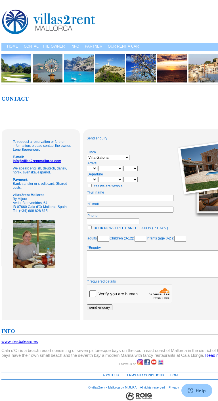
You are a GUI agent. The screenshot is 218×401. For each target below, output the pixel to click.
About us (111, 375)
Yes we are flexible (108, 186)
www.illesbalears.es (19, 341)
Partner (93, 46)
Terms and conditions (144, 375)
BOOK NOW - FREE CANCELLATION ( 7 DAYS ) (131, 228)
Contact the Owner (44, 46)
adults (92, 238)
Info (74, 46)
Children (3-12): (122, 238)
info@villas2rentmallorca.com (37, 161)
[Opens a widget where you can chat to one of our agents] (196, 391)
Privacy (174, 387)
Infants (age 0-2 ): (160, 238)
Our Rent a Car (123, 46)
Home (12, 46)
